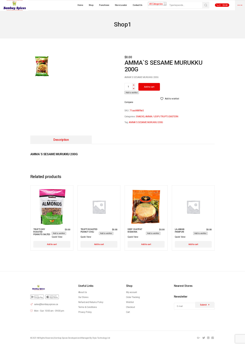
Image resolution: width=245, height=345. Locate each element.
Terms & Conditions (87, 307)
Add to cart (149, 87)
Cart (128, 312)
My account (131, 292)
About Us (82, 292)
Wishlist (130, 302)
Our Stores (83, 297)
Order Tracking (133, 297)
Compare (128, 102)
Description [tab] (61, 139)
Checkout (130, 307)
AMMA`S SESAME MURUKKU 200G (146, 122)
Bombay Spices (61, 338)
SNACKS (140, 116)
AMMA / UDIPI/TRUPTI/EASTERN (161, 116)
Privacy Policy (85, 312)
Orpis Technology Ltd (101, 338)
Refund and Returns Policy (90, 302)
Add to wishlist (132, 92)
